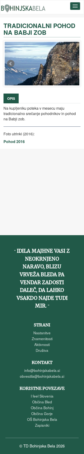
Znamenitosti (42, 338)
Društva (42, 350)
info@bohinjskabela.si (42, 370)
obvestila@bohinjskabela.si (42, 376)
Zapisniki (42, 425)
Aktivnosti (42, 344)
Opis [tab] (11, 98)
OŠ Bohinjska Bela (42, 419)
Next (73, 63)
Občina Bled (42, 401)
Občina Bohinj (42, 407)
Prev (10, 63)
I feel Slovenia (42, 395)
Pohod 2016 (14, 141)
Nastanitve (42, 332)
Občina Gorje (42, 413)
